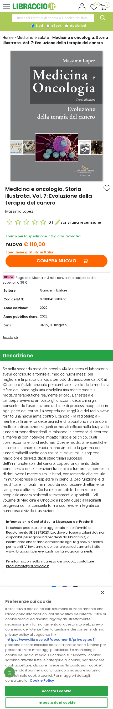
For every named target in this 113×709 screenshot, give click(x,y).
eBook (55, 25)
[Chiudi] (102, 592)
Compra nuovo (56, 260)
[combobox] (53, 18)
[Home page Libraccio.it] (34, 9)
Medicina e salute (33, 37)
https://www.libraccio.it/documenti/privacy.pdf (50, 639)
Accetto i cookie (56, 691)
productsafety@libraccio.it (27, 566)
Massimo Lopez (19, 211)
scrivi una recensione (80, 222)
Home (8, 37)
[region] (56, 647)
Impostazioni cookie (56, 702)
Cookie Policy (42, 680)
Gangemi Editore (53, 290)
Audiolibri (77, 25)
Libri (39, 25)
